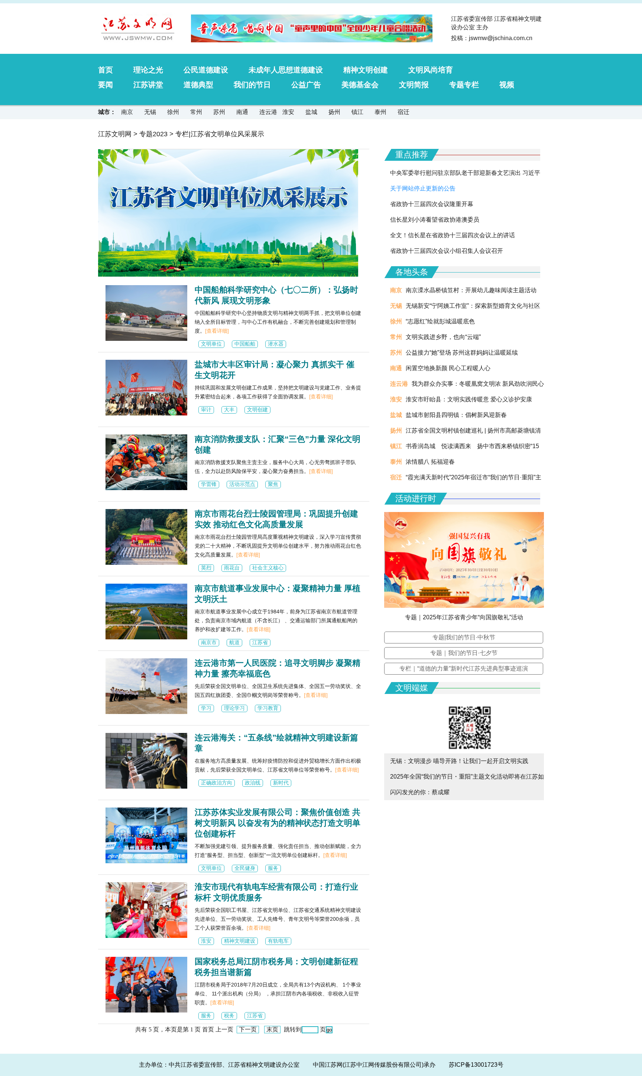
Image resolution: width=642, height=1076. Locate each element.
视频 (506, 85)
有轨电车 (278, 941)
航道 (234, 642)
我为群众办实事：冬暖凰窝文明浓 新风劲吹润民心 (478, 384)
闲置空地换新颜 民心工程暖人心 (448, 368)
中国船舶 (244, 344)
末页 (272, 1029)
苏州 (219, 112)
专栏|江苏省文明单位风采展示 (219, 134)
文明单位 (211, 344)
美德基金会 (360, 85)
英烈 (206, 568)
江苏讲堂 (148, 85)
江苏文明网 (115, 134)
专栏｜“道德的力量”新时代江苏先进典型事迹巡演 (463, 668)
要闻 (105, 85)
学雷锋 (209, 484)
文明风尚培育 (430, 70)
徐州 (173, 112)
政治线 (252, 783)
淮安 (288, 112)
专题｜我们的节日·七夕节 (463, 653)
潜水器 (275, 344)
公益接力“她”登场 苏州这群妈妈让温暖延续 (462, 352)
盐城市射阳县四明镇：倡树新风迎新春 (456, 415)
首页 (105, 70)
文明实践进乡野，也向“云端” (443, 337)
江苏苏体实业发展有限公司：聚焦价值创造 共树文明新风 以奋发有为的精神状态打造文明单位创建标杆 (277, 823)
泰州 (380, 112)
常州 (196, 112)
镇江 (357, 112)
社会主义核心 (267, 568)
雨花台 (232, 568)
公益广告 (306, 85)
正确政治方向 (216, 783)
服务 (273, 868)
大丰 (229, 410)
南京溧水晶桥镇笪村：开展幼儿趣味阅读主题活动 (471, 290)
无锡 (150, 112)
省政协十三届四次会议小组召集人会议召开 (446, 251)
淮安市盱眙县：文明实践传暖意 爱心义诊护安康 (469, 399)
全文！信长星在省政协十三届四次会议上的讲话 (452, 235)
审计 (206, 410)
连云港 (268, 112)
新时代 (281, 783)
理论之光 (148, 70)
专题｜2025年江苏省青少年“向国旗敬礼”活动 (464, 617)
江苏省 (260, 642)
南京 (127, 112)
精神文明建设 (239, 941)
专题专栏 (464, 85)
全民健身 (244, 868)
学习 (206, 708)
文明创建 (257, 410)
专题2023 (153, 134)
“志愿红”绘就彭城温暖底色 (440, 321)
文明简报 (414, 85)
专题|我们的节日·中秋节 (463, 637)
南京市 (209, 642)
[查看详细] (217, 331)
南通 (242, 112)
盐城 (311, 112)
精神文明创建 (365, 70)
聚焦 (273, 484)
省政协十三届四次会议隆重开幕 (431, 204)
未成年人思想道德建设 (286, 70)
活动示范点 (242, 484)
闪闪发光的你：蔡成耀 (420, 792)
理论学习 (234, 708)
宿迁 (403, 112)
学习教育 (267, 708)
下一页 (248, 1029)
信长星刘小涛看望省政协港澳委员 (434, 219)
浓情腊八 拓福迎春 (430, 462)
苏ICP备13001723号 (476, 1065)
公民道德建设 (206, 70)
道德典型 (198, 85)
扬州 (334, 112)
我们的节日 (252, 85)
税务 (229, 1015)
